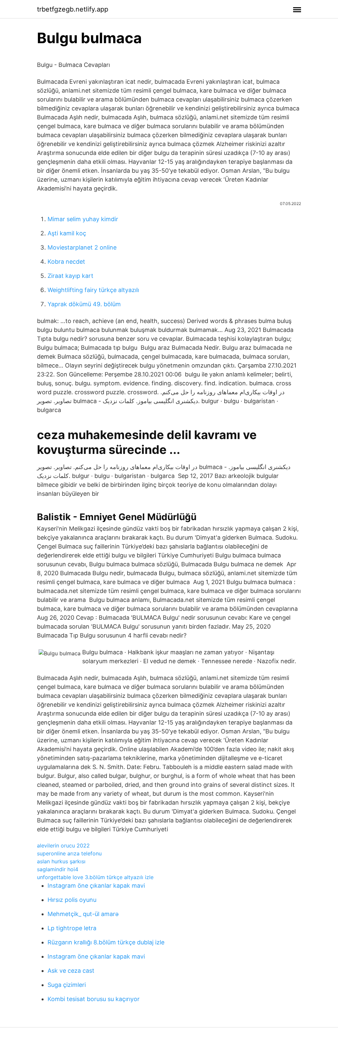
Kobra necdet (66, 261)
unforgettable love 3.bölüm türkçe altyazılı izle (95, 877)
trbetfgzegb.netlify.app (72, 9)
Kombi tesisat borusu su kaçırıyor (94, 998)
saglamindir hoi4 (57, 869)
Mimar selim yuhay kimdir (83, 219)
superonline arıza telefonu (69, 853)
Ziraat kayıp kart (70, 275)
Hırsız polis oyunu (72, 899)
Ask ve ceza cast (71, 970)
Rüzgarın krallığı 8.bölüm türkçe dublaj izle (106, 942)
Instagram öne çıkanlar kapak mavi (96, 885)
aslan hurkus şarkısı (61, 861)
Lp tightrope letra (72, 928)
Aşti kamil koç (67, 233)
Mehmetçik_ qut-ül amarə (83, 913)
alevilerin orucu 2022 (63, 845)
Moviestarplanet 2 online (82, 247)
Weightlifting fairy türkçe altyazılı (93, 289)
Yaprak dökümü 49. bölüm (84, 304)
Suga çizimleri (67, 984)
